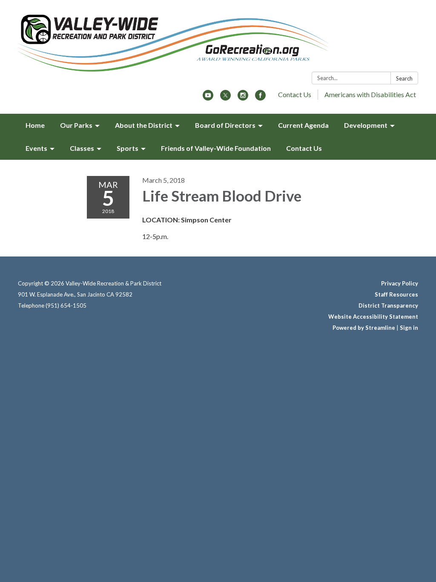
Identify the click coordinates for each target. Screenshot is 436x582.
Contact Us (294, 94)
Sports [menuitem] (127, 148)
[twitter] (225, 98)
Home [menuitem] (35, 125)
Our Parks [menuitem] (76, 125)
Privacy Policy (399, 283)
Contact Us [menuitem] (304, 148)
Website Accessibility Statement (373, 316)
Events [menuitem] (36, 148)
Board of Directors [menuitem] (225, 125)
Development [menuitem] (365, 125)
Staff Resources (396, 294)
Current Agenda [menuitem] (303, 125)
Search (404, 78)
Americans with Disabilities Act (370, 94)
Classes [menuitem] (82, 148)
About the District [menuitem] (143, 125)
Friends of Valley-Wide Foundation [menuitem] (216, 148)
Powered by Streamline (364, 327)
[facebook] (260, 98)
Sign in (409, 327)
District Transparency (388, 305)
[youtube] (208, 98)
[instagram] (243, 98)
